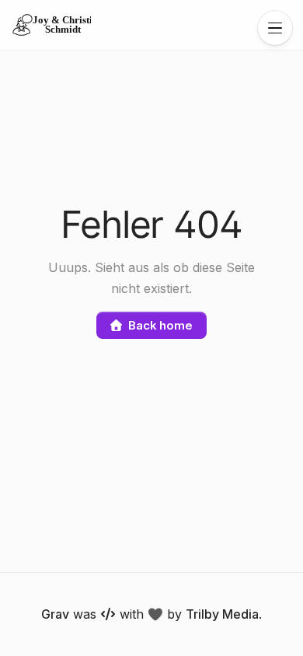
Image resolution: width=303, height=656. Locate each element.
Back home (160, 325)
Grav (55, 614)
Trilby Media (222, 614)
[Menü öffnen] (275, 28)
